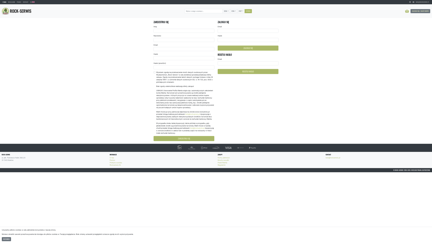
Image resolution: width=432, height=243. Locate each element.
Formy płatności (224, 158)
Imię (155, 27)
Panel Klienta (222, 163)
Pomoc (19, 2)
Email (156, 45)
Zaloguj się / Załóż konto (420, 11)
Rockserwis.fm (115, 165)
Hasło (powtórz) (160, 63)
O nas (4, 2)
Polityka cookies (116, 163)
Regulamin (11, 2)
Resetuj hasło (248, 71)
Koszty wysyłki (223, 160)
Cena (232, 11)
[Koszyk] (407, 11)
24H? (240, 11)
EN (31, 2)
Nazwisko (157, 36)
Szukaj (248, 11)
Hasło (156, 54)
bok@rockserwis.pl (421, 2)
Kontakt (25, 2)
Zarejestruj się (184, 138)
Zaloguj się (248, 48)
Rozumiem (6, 239)
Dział (225, 11)
